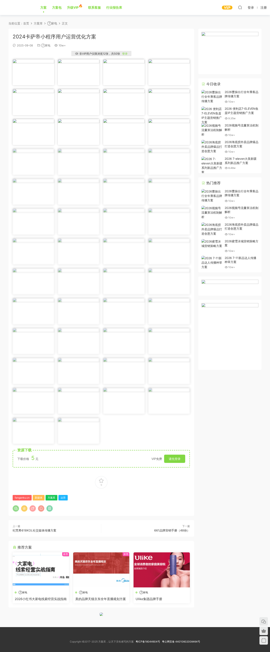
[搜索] (240, 7)
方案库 (17, 7)
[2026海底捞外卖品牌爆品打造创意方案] (212, 146)
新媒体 (38, 497)
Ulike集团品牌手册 (149, 599)
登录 (125, 53)
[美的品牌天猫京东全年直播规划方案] (101, 569)
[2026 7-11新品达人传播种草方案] (212, 262)
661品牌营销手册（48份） (172, 530)
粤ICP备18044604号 (148, 641)
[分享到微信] (16, 508)
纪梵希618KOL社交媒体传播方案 (34, 530)
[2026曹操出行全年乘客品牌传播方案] (212, 96)
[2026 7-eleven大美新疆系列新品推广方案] (212, 165)
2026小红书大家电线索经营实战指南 (41, 599)
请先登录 (175, 459)
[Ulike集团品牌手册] (162, 569)
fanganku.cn (22, 497)
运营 (63, 497)
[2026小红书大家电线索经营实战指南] (41, 569)
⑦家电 (45, 45)
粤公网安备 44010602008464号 (181, 641)
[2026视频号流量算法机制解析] (212, 130)
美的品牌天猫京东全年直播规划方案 (100, 599)
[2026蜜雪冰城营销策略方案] (212, 243)
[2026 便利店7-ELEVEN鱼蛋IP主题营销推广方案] (212, 115)
